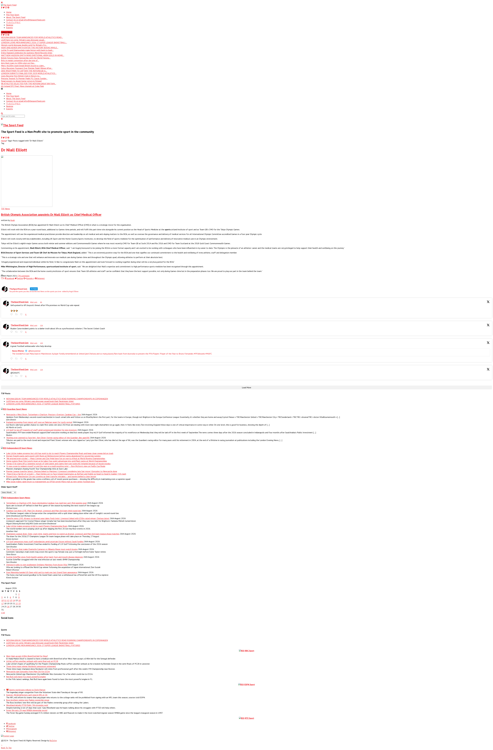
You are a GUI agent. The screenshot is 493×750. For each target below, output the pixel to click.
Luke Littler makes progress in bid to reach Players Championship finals (36, 526)
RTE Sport (249, 718)
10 (2, 600)
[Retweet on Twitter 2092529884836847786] (17, 331)
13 (11, 600)
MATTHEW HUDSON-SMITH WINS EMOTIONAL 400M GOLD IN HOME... (32, 55)
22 (17, 603)
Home (8, 12)
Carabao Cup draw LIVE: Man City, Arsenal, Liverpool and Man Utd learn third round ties (43, 510)
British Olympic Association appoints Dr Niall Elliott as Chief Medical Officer (51, 214)
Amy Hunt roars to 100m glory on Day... (18, 63)
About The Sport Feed (15, 17)
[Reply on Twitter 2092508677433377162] (12, 376)
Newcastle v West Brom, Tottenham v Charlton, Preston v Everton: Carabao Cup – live (43, 414)
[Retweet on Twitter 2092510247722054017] (17, 358)
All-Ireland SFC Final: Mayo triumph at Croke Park (22, 86)
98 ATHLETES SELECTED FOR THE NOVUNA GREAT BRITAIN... (28, 83)
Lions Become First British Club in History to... (21, 76)
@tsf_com (33, 302)
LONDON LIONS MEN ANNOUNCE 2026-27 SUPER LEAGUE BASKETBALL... (34, 42)
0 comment (25, 275)
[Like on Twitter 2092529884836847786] (22, 331)
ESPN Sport (249, 684)
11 (5, 600)
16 (19, 600)
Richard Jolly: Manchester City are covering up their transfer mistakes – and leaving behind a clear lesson (51, 476)
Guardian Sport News (17, 409)
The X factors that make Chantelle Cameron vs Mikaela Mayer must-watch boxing (42, 549)
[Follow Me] (7, 624)
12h (41, 343)
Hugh (12, 220)
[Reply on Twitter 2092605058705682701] (12, 314)
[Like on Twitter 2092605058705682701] (22, 314)
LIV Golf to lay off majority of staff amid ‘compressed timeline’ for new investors (41, 430)
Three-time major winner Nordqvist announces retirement (31, 666)
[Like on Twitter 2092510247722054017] (22, 358)
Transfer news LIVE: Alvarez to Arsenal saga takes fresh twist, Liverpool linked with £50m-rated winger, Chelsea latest (57, 518)
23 (19, 603)
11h (41, 325)
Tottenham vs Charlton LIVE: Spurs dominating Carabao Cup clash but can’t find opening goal (46, 503)
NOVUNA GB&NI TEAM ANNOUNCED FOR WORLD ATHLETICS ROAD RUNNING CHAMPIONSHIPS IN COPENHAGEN (57, 398)
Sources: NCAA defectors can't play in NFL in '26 (26, 695)
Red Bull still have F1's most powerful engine (26, 676)
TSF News (5, 208)
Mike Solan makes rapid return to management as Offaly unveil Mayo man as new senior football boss (50, 481)
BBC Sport (249, 650)
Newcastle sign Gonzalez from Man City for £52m (28, 671)
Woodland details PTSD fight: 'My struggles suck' (27, 705)
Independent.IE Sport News (19, 448)
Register (9, 25)
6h (41, 302)
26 (8, 606)
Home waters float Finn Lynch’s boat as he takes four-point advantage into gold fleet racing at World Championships (56, 461)
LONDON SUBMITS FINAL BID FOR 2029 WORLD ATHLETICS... (28, 73)
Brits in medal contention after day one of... (20, 60)
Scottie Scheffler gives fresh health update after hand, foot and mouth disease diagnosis (44, 557)
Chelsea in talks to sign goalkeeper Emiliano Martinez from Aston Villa (36, 564)
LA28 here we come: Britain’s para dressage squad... (23, 40)
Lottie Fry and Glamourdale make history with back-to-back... (27, 50)
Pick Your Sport (12, 14)
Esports (9, 27)
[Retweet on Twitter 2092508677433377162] (17, 376)
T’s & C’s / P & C (13, 22)
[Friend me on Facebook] (3, 624)
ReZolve (53, 740)
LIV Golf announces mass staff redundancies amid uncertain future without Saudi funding (44, 541)
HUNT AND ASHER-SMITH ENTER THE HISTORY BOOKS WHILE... (29, 47)
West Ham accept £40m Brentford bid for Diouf (27, 656)
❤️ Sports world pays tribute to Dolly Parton (25, 689)
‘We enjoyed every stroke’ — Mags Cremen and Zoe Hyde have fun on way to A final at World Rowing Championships (55, 458)
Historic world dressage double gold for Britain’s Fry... (24, 45)
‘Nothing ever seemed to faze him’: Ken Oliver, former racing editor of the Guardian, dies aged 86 (47, 437)
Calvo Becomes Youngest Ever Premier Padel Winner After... (27, 68)
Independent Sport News (18, 497)
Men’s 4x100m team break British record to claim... (23, 65)
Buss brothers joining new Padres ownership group (27, 700)
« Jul (3, 612)
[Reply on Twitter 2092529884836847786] (12, 331)
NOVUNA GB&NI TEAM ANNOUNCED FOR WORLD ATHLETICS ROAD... (32, 37)
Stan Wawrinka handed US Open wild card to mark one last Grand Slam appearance (41, 572)
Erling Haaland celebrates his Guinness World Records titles (26, 52)
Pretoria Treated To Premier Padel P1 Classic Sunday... (24, 78)
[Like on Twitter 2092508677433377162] (22, 376)
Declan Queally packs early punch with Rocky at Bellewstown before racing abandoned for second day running (53, 456)
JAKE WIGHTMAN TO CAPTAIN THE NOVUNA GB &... (24, 70)
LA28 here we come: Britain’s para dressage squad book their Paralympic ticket (40, 401)
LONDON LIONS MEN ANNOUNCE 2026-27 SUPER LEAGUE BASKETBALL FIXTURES (43, 404)
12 (8, 600)
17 (2, 603)
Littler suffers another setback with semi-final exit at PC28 (32, 661)
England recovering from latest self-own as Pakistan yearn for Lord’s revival (39, 422)
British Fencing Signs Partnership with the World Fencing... (26, 58)
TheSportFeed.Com (20, 302)
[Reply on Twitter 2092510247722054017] (12, 358)
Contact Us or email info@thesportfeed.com (25, 20)
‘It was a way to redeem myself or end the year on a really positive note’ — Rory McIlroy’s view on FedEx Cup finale (55, 466)
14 (14, 600)
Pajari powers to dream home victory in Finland (21, 81)
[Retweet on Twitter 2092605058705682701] (17, 314)
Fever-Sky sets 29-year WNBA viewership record (26, 710)
